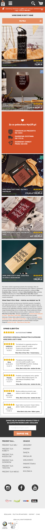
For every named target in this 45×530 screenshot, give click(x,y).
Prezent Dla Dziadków (7, 461)
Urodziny (27, 445)
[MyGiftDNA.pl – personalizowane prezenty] (3, 3)
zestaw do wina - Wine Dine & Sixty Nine (18, 322)
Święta (26, 452)
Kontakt (32, 514)
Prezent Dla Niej (9, 445)
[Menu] (17, 522)
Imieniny (26, 449)
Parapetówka (29, 464)
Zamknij (42, 10)
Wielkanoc (28, 460)
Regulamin (7, 514)
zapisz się (22, 433)
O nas (38, 514)
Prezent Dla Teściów (7, 467)
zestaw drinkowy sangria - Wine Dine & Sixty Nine (22, 318)
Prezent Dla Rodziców (7, 455)
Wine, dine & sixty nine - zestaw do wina (28, 368)
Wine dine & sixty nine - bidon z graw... (28, 412)
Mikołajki (27, 456)
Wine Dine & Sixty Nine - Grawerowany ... (27, 353)
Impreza (26, 467)
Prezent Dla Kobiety (7, 450)
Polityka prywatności (20, 514)
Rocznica (27, 471)
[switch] (13, 527)
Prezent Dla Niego (10, 472)
